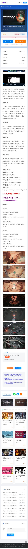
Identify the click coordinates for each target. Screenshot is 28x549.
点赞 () (17, 34)
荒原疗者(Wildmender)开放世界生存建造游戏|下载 (21, 403)
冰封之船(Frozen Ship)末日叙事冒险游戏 (7, 439)
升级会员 (20, 41)
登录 (25, 2)
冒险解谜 (7, 6)
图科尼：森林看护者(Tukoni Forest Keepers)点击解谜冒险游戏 (7, 421)
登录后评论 (10, 534)
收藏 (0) (23, 34)
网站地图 (12, 546)
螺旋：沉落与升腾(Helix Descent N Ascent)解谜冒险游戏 (20, 476)
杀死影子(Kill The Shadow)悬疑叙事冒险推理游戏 (7, 458)
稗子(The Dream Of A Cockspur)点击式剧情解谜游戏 (10, 516)
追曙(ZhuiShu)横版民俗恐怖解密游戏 (20, 458)
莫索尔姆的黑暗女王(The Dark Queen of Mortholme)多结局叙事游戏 (20, 439)
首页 (3, 6)
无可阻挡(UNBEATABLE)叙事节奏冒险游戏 (7, 476)
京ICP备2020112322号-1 (20, 546)
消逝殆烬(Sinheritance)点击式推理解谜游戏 (10, 513)
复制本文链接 (7, 394)
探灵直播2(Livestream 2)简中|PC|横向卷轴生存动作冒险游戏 (7, 403)
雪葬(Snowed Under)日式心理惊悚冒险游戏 (20, 421)
